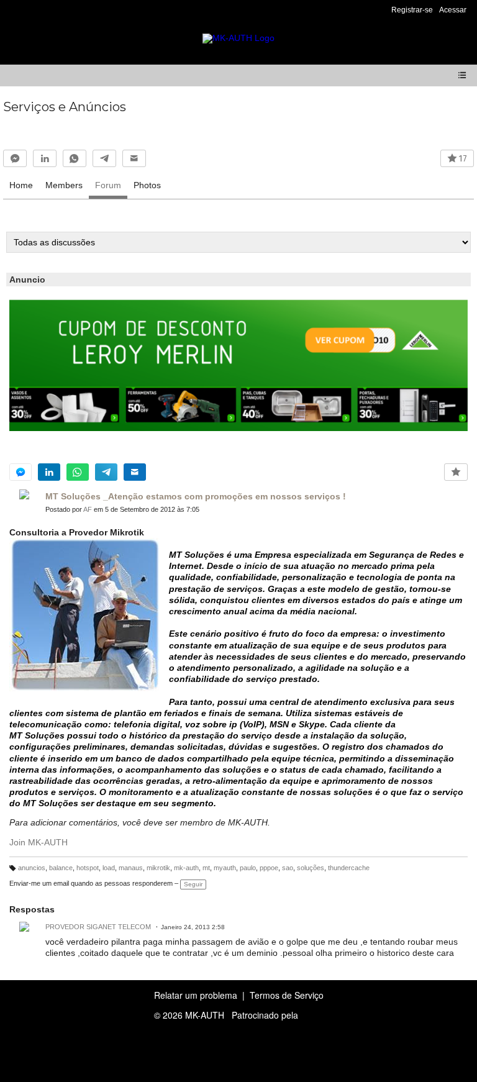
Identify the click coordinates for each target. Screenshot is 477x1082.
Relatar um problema (195, 995)
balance (61, 867)
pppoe (269, 867)
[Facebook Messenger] (15, 158)
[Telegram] (104, 158)
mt (206, 867)
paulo (248, 867)
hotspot (87, 867)
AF (87, 509)
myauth (225, 867)
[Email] (134, 158)
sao (287, 867)
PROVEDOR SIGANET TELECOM (98, 926)
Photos (147, 185)
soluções (310, 867)
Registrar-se (412, 10)
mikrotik (158, 867)
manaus (131, 867)
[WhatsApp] (74, 158)
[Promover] (456, 472)
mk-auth (186, 867)
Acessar (452, 10)
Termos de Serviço (287, 995)
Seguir (193, 884)
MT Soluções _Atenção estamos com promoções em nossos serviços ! (195, 496)
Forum (108, 185)
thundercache (349, 867)
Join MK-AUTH (38, 842)
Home (21, 185)
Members (64, 185)
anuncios (31, 867)
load (108, 867)
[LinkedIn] (45, 158)
